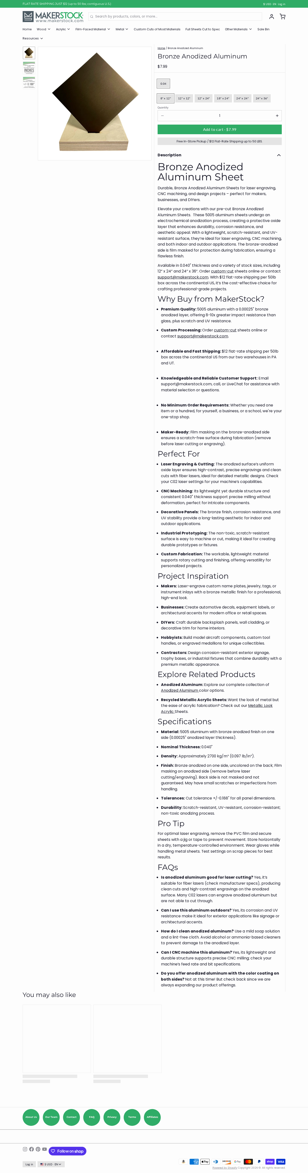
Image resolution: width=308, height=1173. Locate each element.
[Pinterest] (38, 1151)
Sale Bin (263, 29)
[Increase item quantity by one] (277, 115)
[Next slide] (145, 102)
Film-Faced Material (91, 29)
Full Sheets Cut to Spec (203, 29)
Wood (41, 29)
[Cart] (280, 16)
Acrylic (61, 29)
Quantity (163, 107)
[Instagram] (25, 1151)
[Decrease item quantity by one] (162, 115)
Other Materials (236, 29)
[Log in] (270, 16)
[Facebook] (31, 1151)
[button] (220, 129)
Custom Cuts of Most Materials (157, 29)
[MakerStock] (53, 16)
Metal (120, 29)
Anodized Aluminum (180, 690)
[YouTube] (44, 1151)
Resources (31, 38)
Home (27, 29)
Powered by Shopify (224, 1168)
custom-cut (222, 271)
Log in (281, 4)
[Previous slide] (44, 102)
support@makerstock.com (183, 277)
